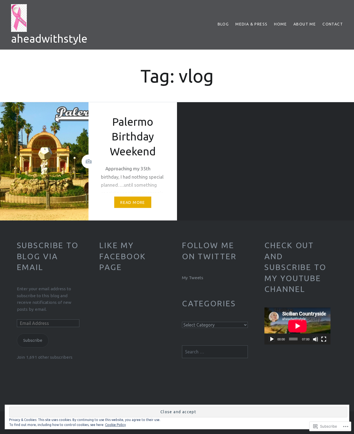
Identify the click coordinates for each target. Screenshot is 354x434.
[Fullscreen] (323, 339)
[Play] (271, 339)
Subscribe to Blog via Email (48, 256)
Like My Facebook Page (122, 256)
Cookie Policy (115, 425)
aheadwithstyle (49, 39)
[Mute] (315, 339)
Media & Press (251, 24)
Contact (332, 24)
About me (304, 24)
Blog (223, 24)
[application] (297, 326)
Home (280, 24)
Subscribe (32, 340)
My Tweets (192, 277)
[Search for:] (215, 352)
